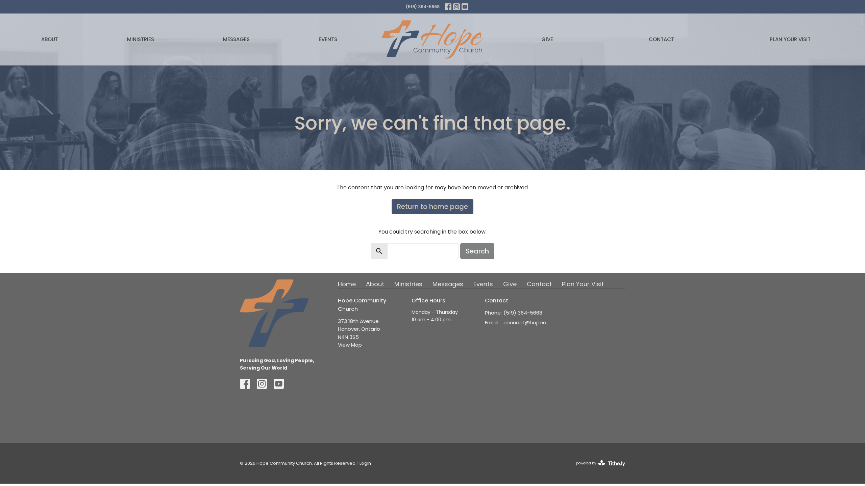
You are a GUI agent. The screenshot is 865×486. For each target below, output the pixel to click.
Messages (236, 39)
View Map (350, 344)
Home (347, 284)
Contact (661, 39)
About (49, 39)
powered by (597, 469)
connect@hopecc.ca (527, 322)
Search (477, 251)
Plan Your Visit (790, 39)
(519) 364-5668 (422, 6)
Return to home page (432, 206)
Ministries (140, 39)
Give (547, 39)
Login (365, 463)
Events (328, 39)
